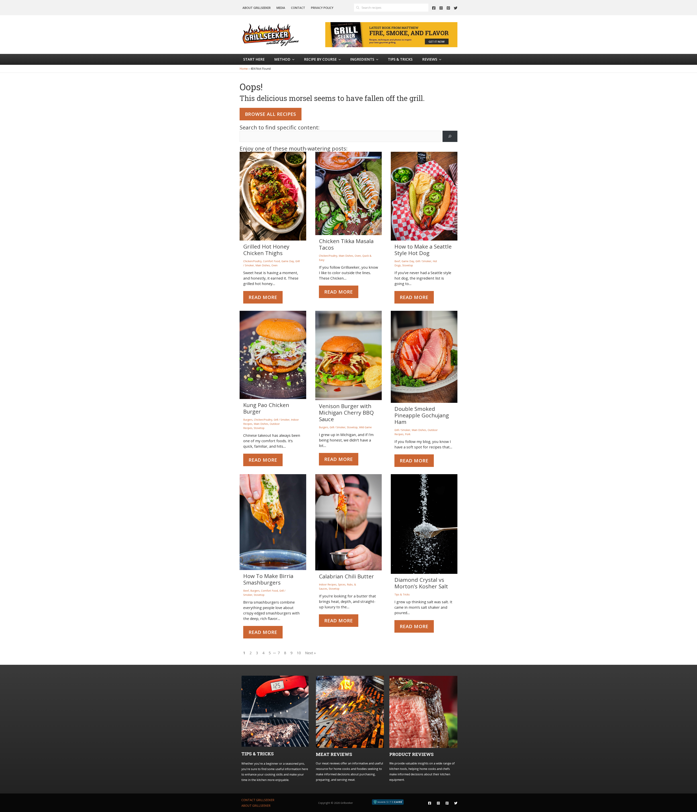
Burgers (247, 419)
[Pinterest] (448, 8)
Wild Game (365, 427)
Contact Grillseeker (257, 800)
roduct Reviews (413, 754)
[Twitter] (455, 8)
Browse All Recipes (270, 114)
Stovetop (407, 265)
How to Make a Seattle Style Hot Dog (423, 250)
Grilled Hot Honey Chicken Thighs (266, 250)
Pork (407, 434)
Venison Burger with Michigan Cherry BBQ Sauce (346, 412)
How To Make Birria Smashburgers (268, 579)
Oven (274, 265)
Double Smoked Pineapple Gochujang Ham (421, 415)
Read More (263, 297)
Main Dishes (262, 265)
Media (280, 8)
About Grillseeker (256, 8)
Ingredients (362, 59)
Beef (397, 261)
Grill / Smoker (423, 261)
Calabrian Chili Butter (346, 576)
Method (282, 59)
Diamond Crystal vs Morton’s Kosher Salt (421, 583)
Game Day (287, 261)
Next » (310, 652)
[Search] (450, 136)
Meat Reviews (334, 754)
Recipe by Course (320, 59)
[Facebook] (434, 8)
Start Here (254, 59)
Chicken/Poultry (252, 261)
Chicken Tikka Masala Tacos (346, 244)
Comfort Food (271, 261)
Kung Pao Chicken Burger (266, 408)
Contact (298, 8)
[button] (292, 59)
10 (299, 652)
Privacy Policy (322, 8)
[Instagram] (441, 8)
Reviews (429, 59)
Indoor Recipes (328, 584)
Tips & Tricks (400, 59)
